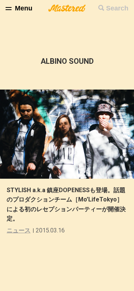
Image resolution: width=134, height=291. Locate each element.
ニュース (19, 230)
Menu (23, 8)
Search (117, 8)
